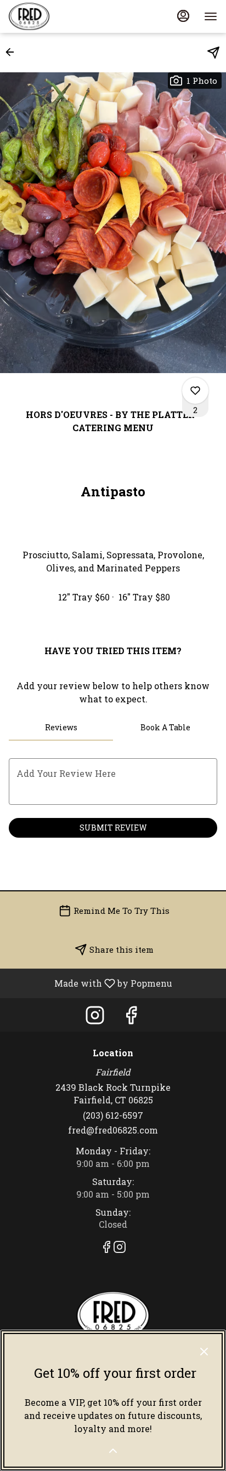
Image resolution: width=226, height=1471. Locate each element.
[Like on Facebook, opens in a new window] (131, 1018)
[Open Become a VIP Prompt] (113, 1450)
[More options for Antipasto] (195, 390)
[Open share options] (213, 53)
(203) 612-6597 (113, 1115)
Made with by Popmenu (90, 983)
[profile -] (183, 15)
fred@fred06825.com (113, 1130)
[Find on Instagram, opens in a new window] (95, 1018)
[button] (13, 52)
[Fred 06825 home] (58, 16)
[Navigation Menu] (211, 16)
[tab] (61, 727)
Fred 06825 (113, 1316)
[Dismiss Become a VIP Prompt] (204, 1351)
